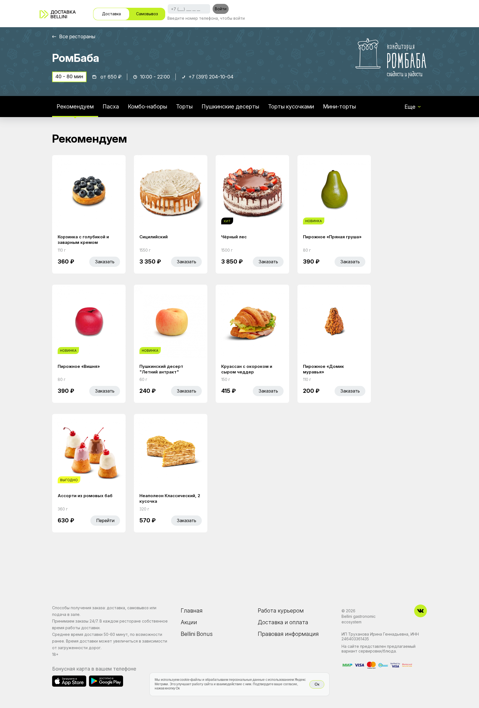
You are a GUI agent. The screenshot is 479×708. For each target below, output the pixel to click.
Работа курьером (281, 610)
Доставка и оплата (283, 622)
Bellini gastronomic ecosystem (359, 619)
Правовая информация (288, 634)
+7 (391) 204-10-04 (210, 77)
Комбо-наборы (147, 106)
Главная (192, 610)
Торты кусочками (291, 106)
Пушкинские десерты (230, 106)
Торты (184, 106)
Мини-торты (339, 106)
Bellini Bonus (197, 634)
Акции (189, 622)
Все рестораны (77, 36)
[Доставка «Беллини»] (58, 14)
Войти (220, 8)
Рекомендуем (75, 106)
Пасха (111, 106)
